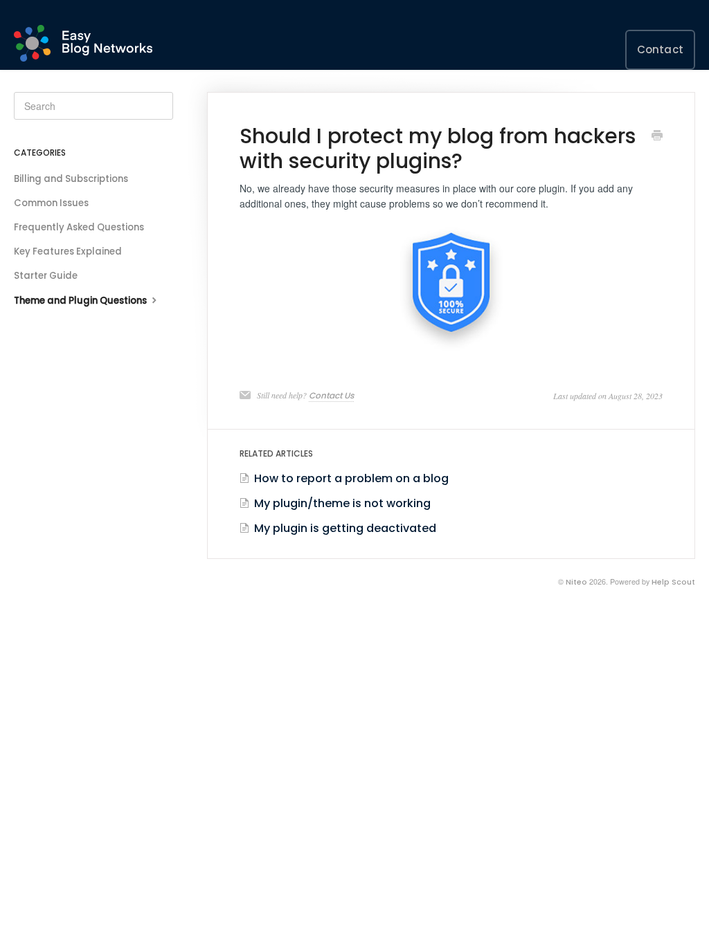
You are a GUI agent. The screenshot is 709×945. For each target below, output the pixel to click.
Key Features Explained (68, 251)
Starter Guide (46, 275)
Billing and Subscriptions (71, 178)
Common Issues (51, 203)
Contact (660, 49)
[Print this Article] (657, 137)
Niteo (576, 582)
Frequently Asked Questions (79, 227)
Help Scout (673, 582)
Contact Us (331, 395)
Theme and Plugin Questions (81, 300)
